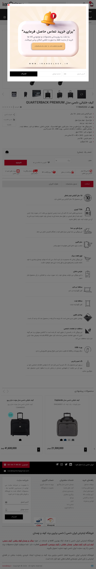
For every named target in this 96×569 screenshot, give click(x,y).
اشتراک (23, 74)
